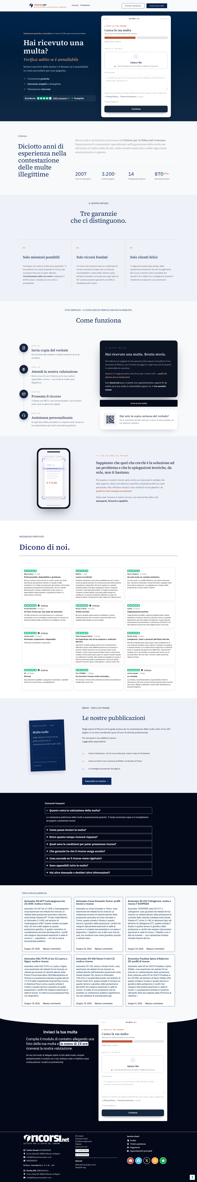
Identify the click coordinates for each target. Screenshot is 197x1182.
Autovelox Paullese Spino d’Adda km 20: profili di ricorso (148, 960)
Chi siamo (79, 1136)
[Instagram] (155, 1160)
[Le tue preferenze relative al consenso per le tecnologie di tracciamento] (192, 1177)
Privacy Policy (112, 96)
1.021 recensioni (60, 98)
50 (104, 1008)
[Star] (163, 1160)
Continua (136, 109)
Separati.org (80, 1167)
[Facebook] (138, 1160)
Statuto (78, 1144)
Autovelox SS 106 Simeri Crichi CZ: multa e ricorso (95, 960)
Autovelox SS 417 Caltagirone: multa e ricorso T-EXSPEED (149, 902)
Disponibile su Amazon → (96, 781)
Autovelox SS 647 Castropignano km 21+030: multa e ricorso (44, 902)
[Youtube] (130, 1160)
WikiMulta (85, 5)
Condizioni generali (83, 1141)
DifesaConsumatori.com (85, 1164)
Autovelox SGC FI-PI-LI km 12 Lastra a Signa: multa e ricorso (45, 960)
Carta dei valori (81, 1138)
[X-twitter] (146, 1160)
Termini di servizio (128, 96)
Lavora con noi (81, 1146)
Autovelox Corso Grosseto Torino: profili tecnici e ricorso (98, 902)
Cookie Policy (83, 1150)
